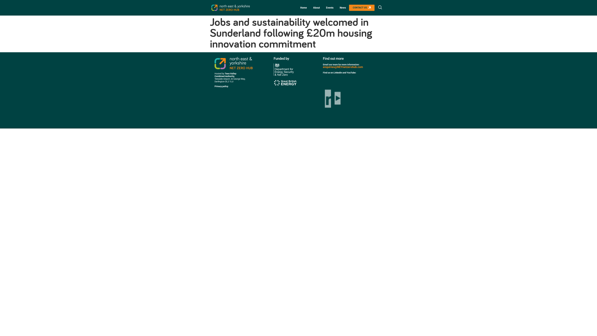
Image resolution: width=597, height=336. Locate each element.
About (316, 7)
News (343, 7)
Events (329, 7)
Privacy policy (221, 86)
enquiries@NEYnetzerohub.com (343, 67)
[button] (380, 8)
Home (303, 7)
